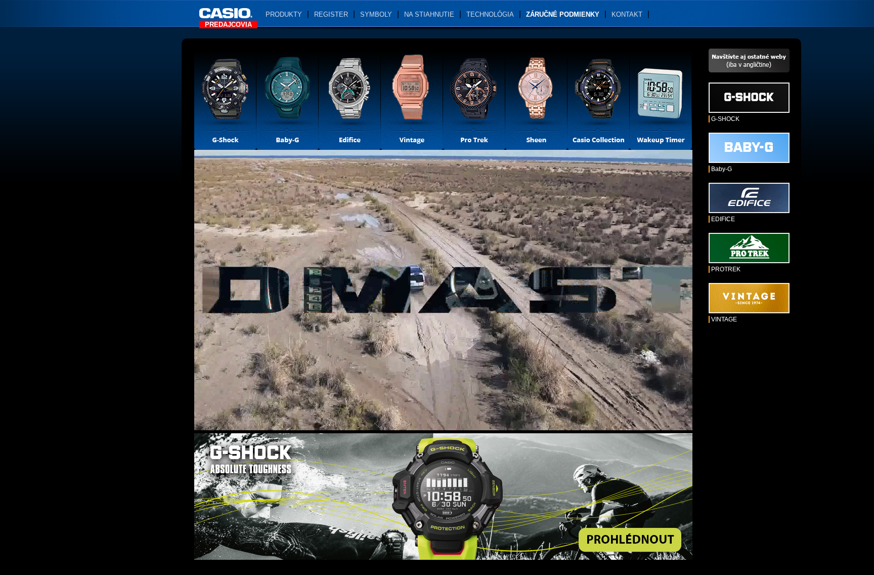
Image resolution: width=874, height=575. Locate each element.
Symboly (376, 14)
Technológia (490, 14)
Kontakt (626, 14)
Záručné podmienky (562, 14)
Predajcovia (228, 24)
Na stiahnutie (429, 14)
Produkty (284, 14)
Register (331, 14)
